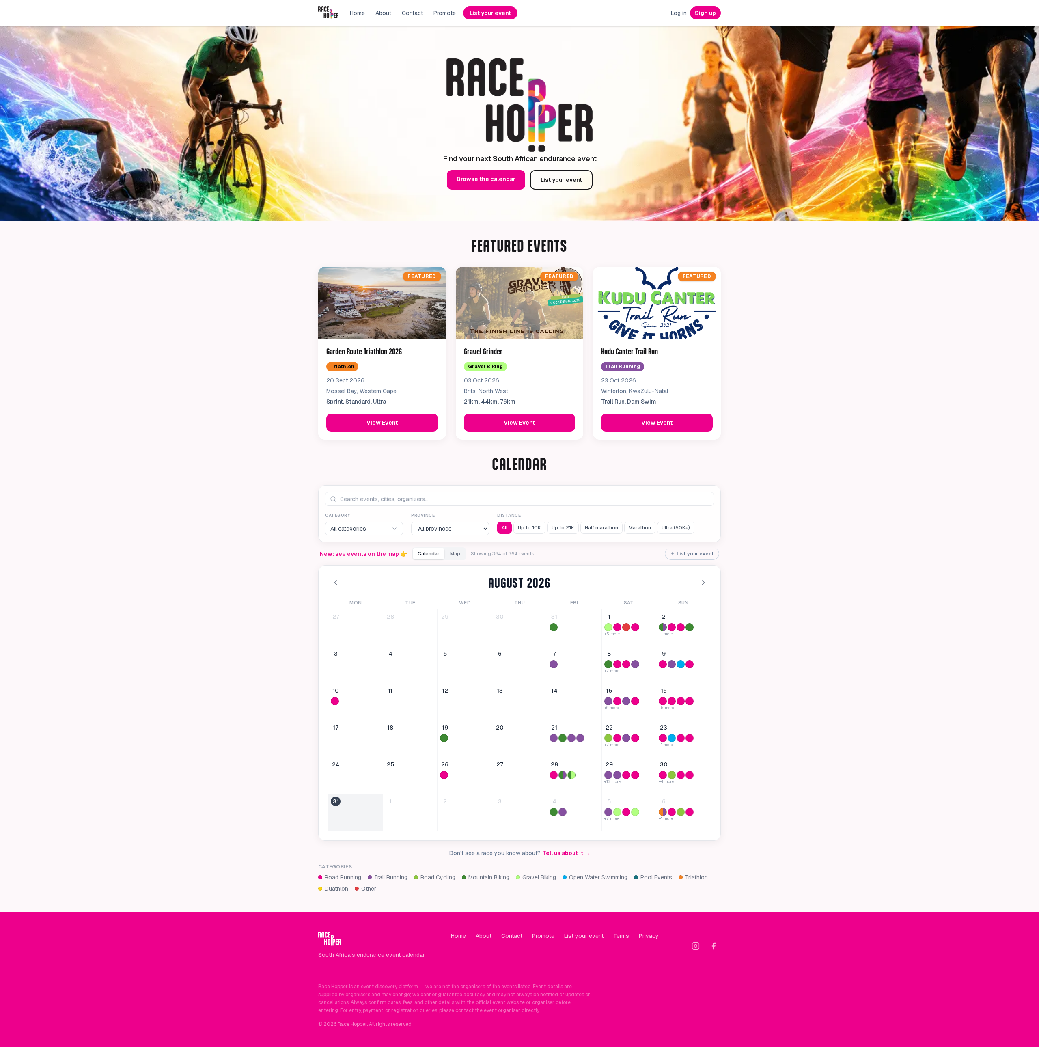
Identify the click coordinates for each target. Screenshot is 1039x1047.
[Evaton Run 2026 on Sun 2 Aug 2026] (672, 627)
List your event (490, 13)
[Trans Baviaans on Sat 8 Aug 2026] (608, 664)
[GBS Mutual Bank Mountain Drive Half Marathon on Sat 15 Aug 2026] (635, 701)
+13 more (612, 782)
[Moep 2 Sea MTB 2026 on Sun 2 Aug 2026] (689, 627)
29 (444, 616)
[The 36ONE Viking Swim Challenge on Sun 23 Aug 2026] (672, 738)
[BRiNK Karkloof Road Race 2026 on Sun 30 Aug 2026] (672, 775)
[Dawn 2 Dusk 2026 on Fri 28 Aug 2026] (554, 775)
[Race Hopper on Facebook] (713, 946)
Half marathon (601, 528)
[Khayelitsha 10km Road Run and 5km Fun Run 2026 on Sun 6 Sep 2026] (689, 812)
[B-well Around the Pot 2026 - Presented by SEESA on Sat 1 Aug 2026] (608, 627)
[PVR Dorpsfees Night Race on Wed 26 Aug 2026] (444, 775)
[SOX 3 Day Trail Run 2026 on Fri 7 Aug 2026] (554, 664)
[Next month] (703, 582)
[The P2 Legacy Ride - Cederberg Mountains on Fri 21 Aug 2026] (562, 738)
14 (554, 690)
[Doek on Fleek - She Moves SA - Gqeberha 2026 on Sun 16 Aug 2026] (681, 701)
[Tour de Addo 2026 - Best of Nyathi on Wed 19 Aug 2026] (444, 738)
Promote (444, 13)
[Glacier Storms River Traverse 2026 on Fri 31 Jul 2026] (554, 627)
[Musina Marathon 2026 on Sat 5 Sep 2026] (626, 812)
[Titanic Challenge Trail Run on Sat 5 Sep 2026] (608, 812)
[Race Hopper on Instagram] (695, 946)
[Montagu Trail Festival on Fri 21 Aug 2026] (580, 738)
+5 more (612, 634)
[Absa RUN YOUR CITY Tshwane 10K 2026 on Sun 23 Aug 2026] (681, 738)
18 (390, 727)
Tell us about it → (566, 853)
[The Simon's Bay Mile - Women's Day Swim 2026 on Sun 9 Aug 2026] (681, 664)
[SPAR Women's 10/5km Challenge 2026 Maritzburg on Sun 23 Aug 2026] (663, 738)
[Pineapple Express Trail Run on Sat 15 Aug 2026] (626, 701)
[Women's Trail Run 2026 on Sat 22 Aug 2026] (626, 738)
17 (335, 727)
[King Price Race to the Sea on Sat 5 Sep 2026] (617, 812)
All (504, 528)
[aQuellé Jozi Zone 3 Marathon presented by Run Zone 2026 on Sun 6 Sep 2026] (672, 812)
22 (609, 727)
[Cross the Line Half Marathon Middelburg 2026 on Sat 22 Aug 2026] (617, 738)
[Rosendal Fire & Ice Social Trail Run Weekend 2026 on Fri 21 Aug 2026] (571, 738)
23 (663, 727)
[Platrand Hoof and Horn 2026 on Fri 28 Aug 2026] (562, 775)
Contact (412, 13)
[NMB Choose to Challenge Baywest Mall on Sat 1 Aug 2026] (635, 627)
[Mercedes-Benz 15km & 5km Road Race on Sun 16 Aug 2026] (672, 701)
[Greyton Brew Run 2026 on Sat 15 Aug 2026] (608, 701)
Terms (621, 935)
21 (554, 727)
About (383, 13)
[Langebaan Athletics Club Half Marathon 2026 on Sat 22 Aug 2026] (635, 738)
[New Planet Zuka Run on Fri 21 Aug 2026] (554, 738)
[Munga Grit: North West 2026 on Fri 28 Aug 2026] (571, 775)
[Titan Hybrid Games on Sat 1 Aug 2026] (626, 627)
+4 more (666, 782)
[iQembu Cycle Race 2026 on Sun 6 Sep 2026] (681, 812)
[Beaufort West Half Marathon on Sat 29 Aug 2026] (626, 775)
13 (500, 690)
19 (445, 727)
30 (500, 616)
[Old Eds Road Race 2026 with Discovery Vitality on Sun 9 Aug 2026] (689, 664)
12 (445, 690)
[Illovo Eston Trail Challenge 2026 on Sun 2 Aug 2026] (663, 627)
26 (444, 764)
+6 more (611, 708)
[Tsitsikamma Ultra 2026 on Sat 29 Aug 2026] (608, 775)
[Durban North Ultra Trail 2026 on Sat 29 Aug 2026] (617, 775)
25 (390, 764)
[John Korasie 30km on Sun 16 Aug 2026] (663, 701)
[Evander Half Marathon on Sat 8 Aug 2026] (626, 664)
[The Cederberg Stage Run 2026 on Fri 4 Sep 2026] (562, 812)
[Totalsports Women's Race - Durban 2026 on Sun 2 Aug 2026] (681, 627)
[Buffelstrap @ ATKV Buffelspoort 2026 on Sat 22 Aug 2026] (608, 738)
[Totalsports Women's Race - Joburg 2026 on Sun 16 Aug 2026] (689, 701)
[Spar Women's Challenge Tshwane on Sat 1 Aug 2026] (617, 627)
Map (455, 553)
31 (554, 616)
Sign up (705, 13)
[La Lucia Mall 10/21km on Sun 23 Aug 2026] (689, 738)
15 (609, 690)
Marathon (640, 528)
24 (335, 764)
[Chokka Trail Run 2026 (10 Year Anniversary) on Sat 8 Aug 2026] (635, 664)
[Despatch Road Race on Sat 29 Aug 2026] (635, 775)
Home (357, 13)
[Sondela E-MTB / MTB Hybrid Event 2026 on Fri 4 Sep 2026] (554, 812)
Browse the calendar (486, 179)
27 (335, 616)
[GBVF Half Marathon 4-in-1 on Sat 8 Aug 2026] (617, 664)
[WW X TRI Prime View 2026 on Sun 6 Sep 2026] (663, 812)
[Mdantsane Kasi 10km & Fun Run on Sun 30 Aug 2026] (663, 775)
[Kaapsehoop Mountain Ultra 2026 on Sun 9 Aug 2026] (672, 664)
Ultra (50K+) (676, 528)
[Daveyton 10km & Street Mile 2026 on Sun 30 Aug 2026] (681, 775)
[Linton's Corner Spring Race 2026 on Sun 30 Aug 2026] (689, 775)
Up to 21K (563, 528)
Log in (679, 13)
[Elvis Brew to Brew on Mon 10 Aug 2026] (335, 701)
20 (500, 727)
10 (335, 690)
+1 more (666, 634)
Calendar (429, 553)
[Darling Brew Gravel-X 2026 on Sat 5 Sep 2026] (635, 812)
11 (390, 690)
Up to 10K (529, 528)
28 (390, 616)
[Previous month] (335, 582)
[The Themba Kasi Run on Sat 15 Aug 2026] (617, 701)
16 (664, 690)
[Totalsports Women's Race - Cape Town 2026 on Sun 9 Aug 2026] (663, 664)
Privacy (649, 935)
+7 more (611, 671)
